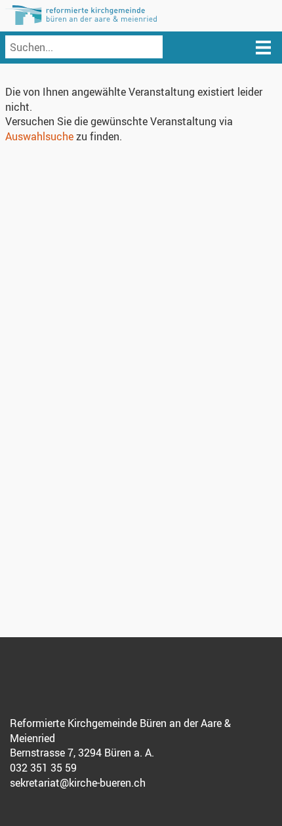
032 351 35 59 (43, 767)
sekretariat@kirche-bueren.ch (78, 783)
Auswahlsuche (39, 136)
